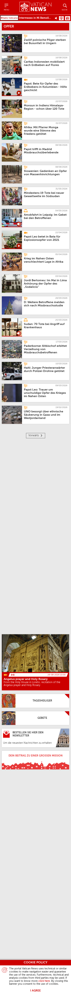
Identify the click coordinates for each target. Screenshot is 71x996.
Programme (67, 18)
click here (44, 981)
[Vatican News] (35, 7)
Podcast (61, 18)
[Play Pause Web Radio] (57, 18)
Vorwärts (33, 435)
